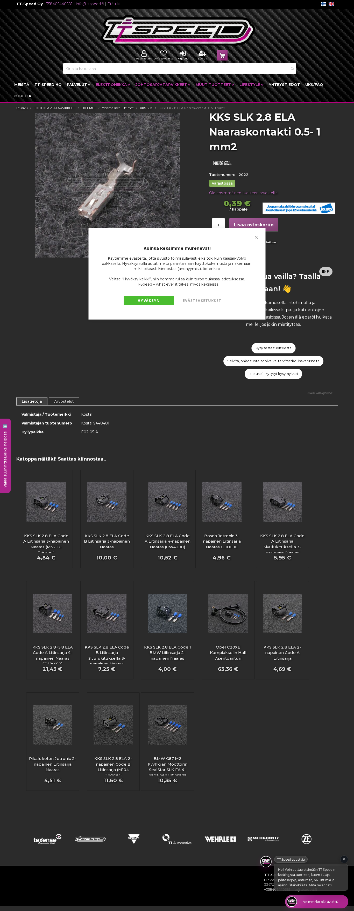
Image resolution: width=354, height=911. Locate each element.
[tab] (31, 401)
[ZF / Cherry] (306, 845)
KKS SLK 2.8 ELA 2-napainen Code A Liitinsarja (282, 653)
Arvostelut (64, 401)
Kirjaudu (183, 58)
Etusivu (22, 108)
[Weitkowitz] (263, 845)
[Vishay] (133, 845)
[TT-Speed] (90, 845)
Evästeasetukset (202, 300)
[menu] (177, 90)
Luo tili (202, 58)
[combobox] (179, 68)
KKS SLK (146, 108)
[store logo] (178, 30)
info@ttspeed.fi (90, 4)
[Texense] (47, 845)
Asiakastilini (144, 58)
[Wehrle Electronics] (220, 845)
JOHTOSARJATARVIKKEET (54, 108)
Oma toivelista (163, 58)
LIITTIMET (88, 108)
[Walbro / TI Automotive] (177, 845)
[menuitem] (22, 84)
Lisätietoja (32, 401)
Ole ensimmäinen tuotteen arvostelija (243, 193)
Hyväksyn (149, 300)
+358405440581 (58, 4)
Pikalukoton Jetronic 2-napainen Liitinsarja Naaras (52, 764)
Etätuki (113, 4)
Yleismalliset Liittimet (118, 108)
